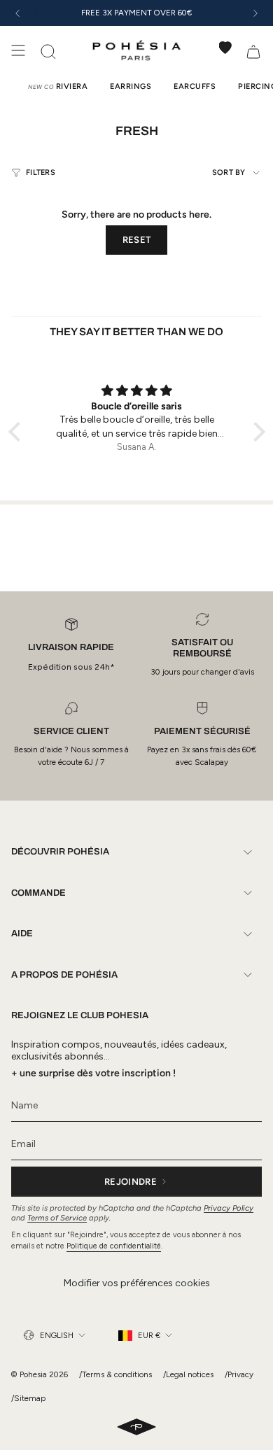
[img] (137, 391)
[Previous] (17, 13)
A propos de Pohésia (64, 975)
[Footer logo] (136, 1427)
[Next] (255, 13)
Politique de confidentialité (113, 1246)
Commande (38, 893)
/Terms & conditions (115, 1374)
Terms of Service (57, 1218)
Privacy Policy (228, 1208)
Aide (22, 933)
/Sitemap (28, 1398)
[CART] (253, 50)
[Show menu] (18, 50)
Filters (40, 172)
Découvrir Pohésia (60, 852)
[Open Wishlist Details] (225, 47)
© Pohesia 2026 (39, 1374)
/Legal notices (188, 1374)
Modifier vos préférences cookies (137, 1283)
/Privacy (239, 1374)
